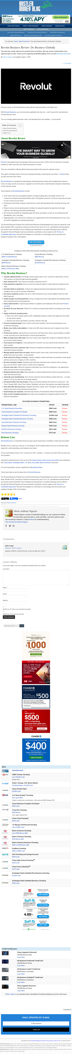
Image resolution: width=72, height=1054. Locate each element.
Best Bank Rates (36, 467)
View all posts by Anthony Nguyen (16, 522)
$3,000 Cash (16, 791)
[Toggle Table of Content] (19, 125)
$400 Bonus (6, 262)
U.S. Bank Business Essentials (12, 408)
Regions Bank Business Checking (13, 426)
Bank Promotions (11, 502)
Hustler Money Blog (36, 6)
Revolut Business (10, 112)
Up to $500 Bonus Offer (20, 833)
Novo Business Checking (10, 433)
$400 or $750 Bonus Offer (20, 845)
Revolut (3, 162)
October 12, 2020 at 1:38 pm (13, 548)
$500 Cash (16, 806)
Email (5, 594)
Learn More (21, 957)
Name (5, 587)
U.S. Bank (28, 462)
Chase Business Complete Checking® (14, 412)
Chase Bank (8, 462)
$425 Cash (16, 857)
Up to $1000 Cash (18, 827)
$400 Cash (16, 821)
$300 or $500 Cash (18, 851)
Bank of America (45, 462)
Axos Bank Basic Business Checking (14, 422)
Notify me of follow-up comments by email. (17, 609)
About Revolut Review (9, 128)
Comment (6, 569)
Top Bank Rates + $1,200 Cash (22, 785)
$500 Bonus (39, 257)
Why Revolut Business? (10, 130)
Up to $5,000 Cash (18, 777)
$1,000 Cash (16, 875)
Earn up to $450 (17, 798)
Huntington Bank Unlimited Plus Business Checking (19, 415)
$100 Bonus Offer (18, 839)
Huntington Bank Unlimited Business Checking (17, 419)
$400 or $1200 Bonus (9, 257)
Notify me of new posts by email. (13, 614)
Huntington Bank (18, 462)
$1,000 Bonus (40, 262)
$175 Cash (16, 869)
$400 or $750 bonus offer (10, 268)
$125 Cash (16, 863)
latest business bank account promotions (45, 460)
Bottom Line (6, 133)
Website (5, 600)
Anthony (31, 519)
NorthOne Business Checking (11, 429)
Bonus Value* (10, 994)
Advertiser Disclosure (63, 54)
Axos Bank (35, 462)
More (20, 498)
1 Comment (67, 63)
